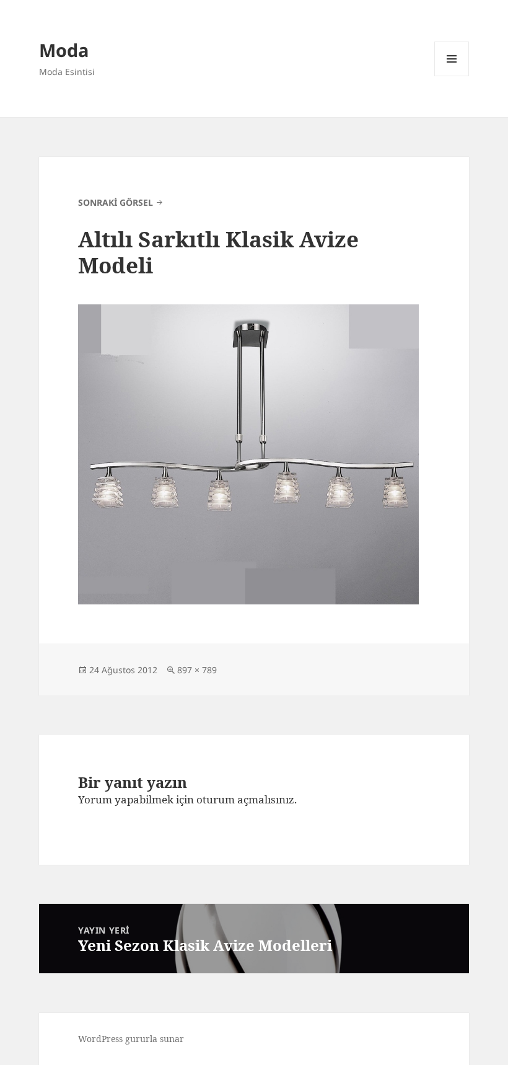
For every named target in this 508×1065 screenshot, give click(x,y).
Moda (64, 50)
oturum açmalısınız (245, 799)
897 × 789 (197, 670)
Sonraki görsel (115, 202)
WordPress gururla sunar (131, 1039)
